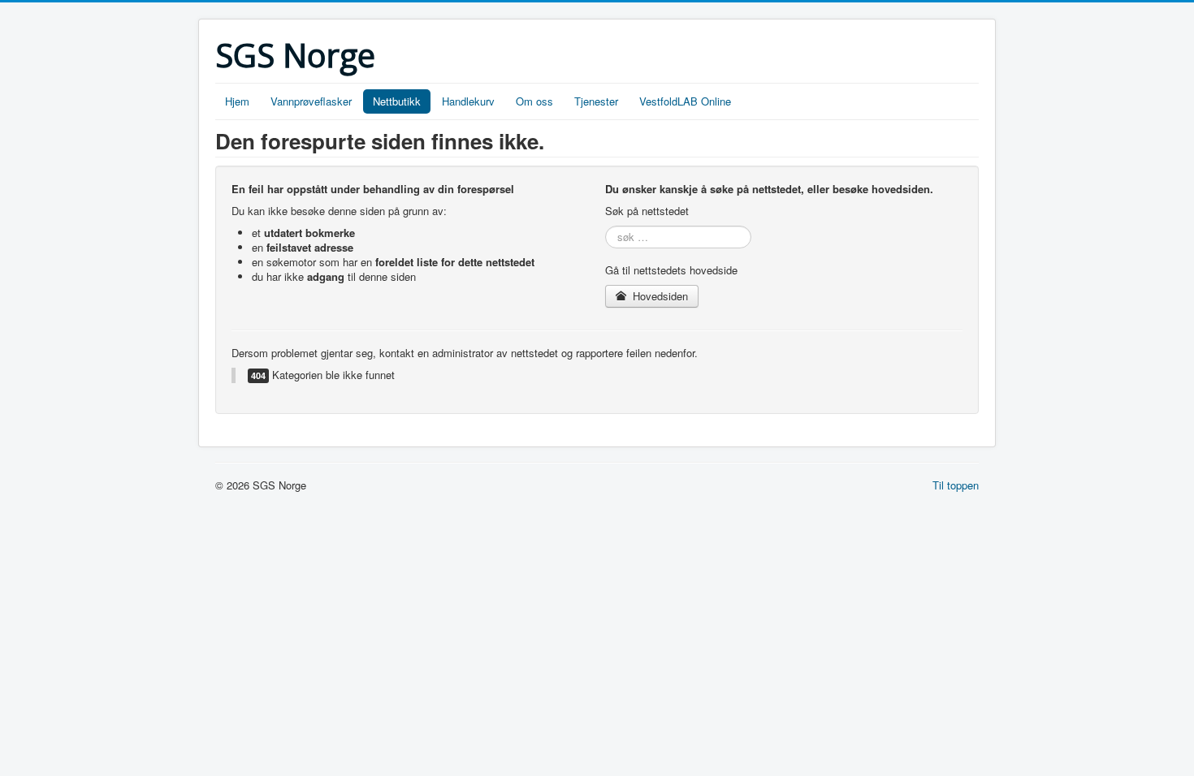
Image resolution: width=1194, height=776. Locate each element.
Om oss (534, 101)
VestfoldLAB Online (685, 101)
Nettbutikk (397, 101)
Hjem (237, 101)
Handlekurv (468, 101)
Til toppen (955, 485)
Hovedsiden (658, 296)
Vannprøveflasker (311, 101)
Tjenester (596, 101)
